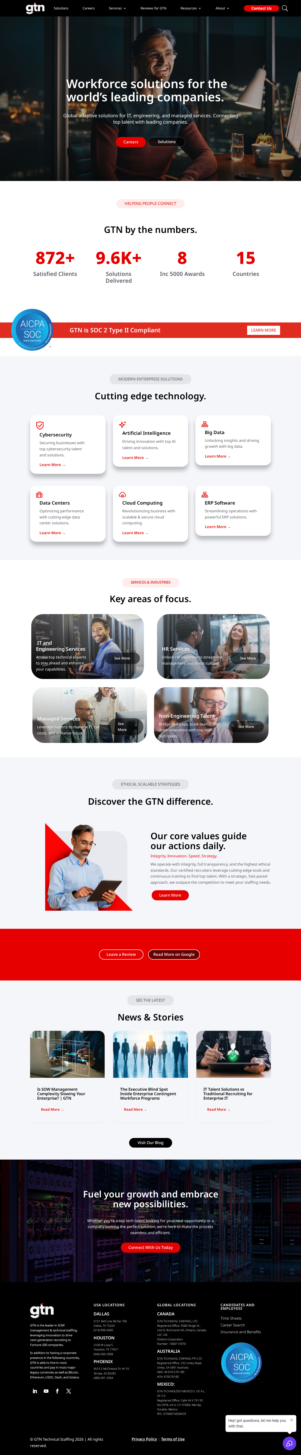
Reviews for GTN (153, 8)
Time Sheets (231, 1318)
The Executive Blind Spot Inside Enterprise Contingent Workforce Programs (150, 1077)
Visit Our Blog (151, 1142)
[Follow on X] (68, 1391)
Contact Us (261, 8)
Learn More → (218, 456)
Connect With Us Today (150, 1247)
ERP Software (220, 503)
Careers (89, 8)
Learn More (170, 895)
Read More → (52, 1109)
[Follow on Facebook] (57, 1391)
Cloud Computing (142, 503)
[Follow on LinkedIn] (35, 1391)
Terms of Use (173, 1439)
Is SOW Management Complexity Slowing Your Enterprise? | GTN (67, 1077)
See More (122, 658)
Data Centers (55, 503)
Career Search (233, 1325)
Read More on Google (174, 954)
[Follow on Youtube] (46, 1391)
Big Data (215, 432)
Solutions (61, 8)
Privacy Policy (144, 1439)
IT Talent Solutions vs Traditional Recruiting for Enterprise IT (233, 1077)
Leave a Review (121, 954)
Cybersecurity (56, 434)
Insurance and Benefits (241, 1331)
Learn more (263, 330)
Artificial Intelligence (146, 433)
